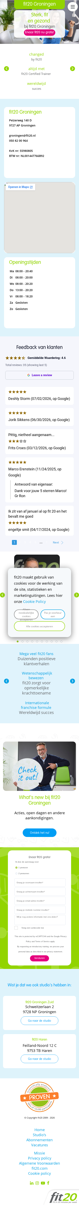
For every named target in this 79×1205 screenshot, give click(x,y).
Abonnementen (39, 1139)
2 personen (23, 873)
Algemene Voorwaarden (39, 1163)
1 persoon (23, 867)
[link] (37, 557)
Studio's (39, 1134)
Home (39, 1129)
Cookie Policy (34, 601)
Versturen (39, 958)
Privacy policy (39, 1158)
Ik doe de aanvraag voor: (27, 862)
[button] (6, 68)
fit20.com (40, 1168)
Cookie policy (39, 1173)
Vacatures (39, 1144)
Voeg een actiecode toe (32, 928)
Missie (39, 1153)
